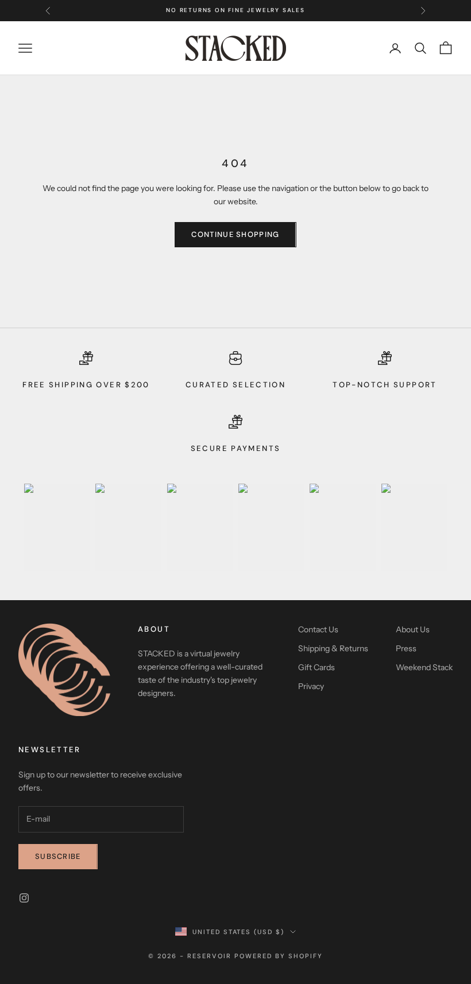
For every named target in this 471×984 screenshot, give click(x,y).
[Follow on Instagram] (24, 898)
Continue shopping (235, 234)
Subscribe (58, 856)
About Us (413, 629)
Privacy (311, 686)
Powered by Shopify (278, 956)
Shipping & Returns (333, 648)
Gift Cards (316, 667)
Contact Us (318, 629)
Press (406, 648)
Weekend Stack (424, 667)
